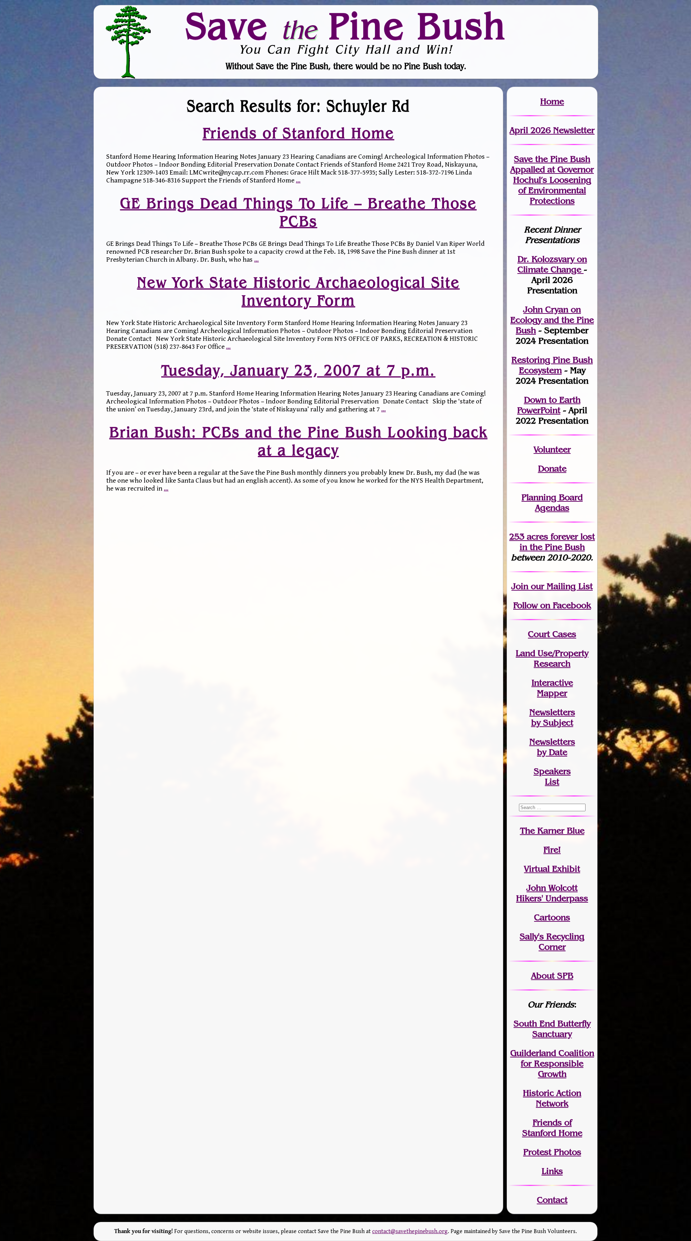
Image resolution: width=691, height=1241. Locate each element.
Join (519, 586)
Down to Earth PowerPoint (549, 404)
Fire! (552, 849)
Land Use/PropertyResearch (552, 658)
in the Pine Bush (557, 541)
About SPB (552, 975)
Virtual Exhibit (552, 868)
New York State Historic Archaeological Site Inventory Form (298, 291)
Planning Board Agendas (552, 502)
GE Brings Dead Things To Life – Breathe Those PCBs (298, 212)
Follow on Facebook (552, 605)
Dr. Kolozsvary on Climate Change (552, 264)
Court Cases (552, 634)
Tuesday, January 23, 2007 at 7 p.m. (298, 370)
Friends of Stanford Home (298, 133)
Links (552, 1171)
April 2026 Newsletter (552, 130)
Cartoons (552, 917)
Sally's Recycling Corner (552, 941)
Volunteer (552, 449)
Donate (552, 468)
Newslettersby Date (552, 746)
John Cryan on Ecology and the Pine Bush (552, 319)
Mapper (552, 693)
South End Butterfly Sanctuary (552, 1028)
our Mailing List (560, 586)
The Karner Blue (552, 830)
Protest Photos (552, 1152)
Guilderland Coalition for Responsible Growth (552, 1063)
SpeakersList (552, 776)
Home (552, 101)
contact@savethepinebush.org (410, 1231)
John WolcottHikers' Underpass (552, 893)
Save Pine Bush (345, 25)
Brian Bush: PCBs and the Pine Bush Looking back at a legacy (298, 441)
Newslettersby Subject (552, 717)
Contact (552, 1200)
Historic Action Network (552, 1098)
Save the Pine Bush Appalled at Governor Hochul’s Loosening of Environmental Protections (552, 180)
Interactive (552, 682)
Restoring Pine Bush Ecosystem (552, 365)
